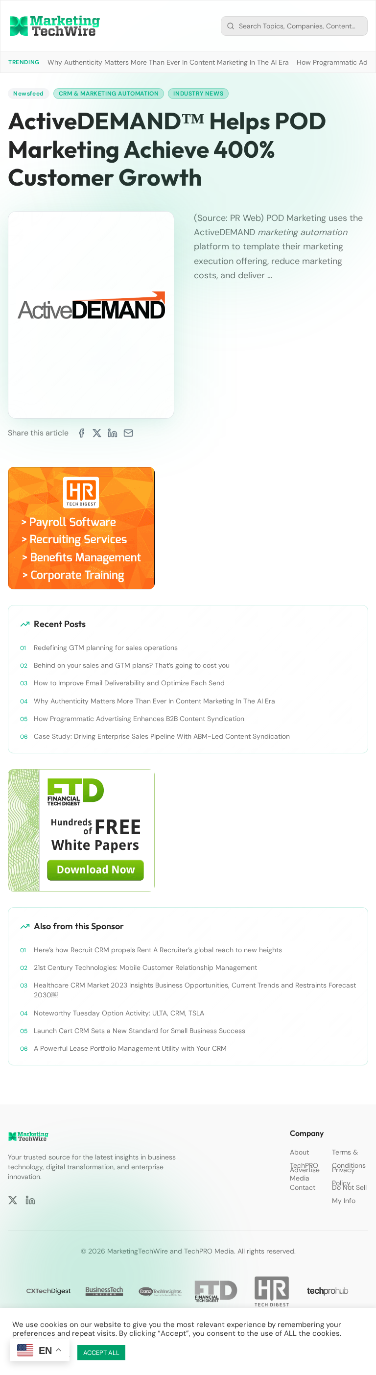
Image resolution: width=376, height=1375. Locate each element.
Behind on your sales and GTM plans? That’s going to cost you (132, 665)
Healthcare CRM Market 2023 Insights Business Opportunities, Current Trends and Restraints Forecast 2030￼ (195, 990)
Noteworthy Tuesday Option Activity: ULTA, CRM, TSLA (119, 1013)
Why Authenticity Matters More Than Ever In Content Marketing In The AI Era (168, 62)
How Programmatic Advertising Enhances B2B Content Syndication (139, 718)
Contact (302, 1187)
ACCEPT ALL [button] (101, 1353)
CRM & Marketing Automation (109, 93)
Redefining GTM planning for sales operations (106, 647)
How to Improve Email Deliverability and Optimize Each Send (129, 682)
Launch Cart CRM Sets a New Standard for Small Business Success (139, 1030)
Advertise (305, 1169)
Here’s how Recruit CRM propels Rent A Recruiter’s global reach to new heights (158, 949)
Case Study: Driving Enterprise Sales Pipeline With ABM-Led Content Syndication (162, 736)
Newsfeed (28, 93)
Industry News (198, 93)
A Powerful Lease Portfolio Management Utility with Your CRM (130, 1048)
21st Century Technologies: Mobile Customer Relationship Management (145, 967)
